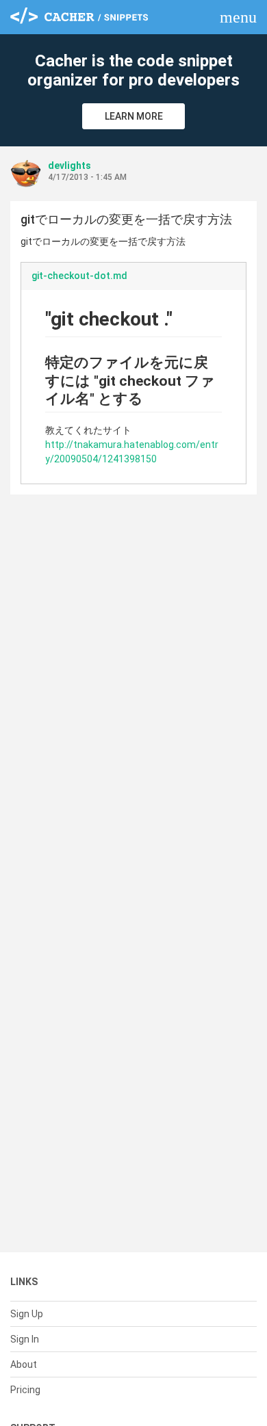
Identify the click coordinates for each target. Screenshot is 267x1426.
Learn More (134, 116)
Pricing (25, 1389)
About (23, 1364)
